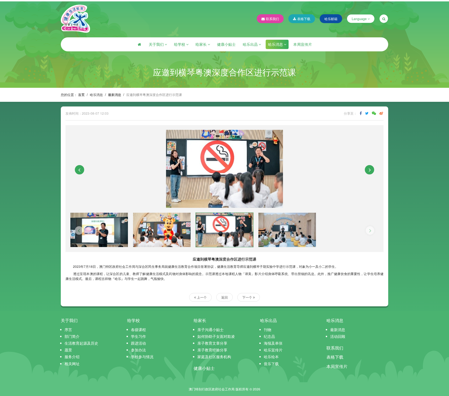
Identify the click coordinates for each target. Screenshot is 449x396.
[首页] (139, 44)
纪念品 (269, 336)
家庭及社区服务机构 (214, 356)
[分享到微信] (374, 113)
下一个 (247, 297)
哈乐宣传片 (273, 350)
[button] (79, 169)
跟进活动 (138, 343)
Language (360, 18)
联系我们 (272, 18)
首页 (81, 94)
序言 (68, 329)
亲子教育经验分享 (212, 350)
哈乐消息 (276, 44)
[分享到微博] (381, 113)
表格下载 (303, 18)
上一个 (201, 297)
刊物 (267, 329)
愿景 (68, 350)
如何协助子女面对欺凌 (216, 336)
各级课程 (138, 329)
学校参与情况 (142, 356)
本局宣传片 (302, 44)
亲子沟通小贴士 (210, 329)
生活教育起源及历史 (81, 343)
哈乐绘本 (271, 356)
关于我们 (157, 44)
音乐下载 (271, 363)
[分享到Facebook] (360, 113)
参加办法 (138, 350)
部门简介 (72, 336)
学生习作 (138, 336)
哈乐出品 (251, 44)
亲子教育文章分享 (212, 343)
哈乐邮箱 (330, 18)
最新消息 (114, 94)
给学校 (180, 44)
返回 (224, 297)
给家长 (202, 44)
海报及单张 (273, 343)
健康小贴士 (226, 44)
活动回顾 (337, 336)
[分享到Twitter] (367, 113)
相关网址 (72, 363)
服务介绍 (72, 356)
